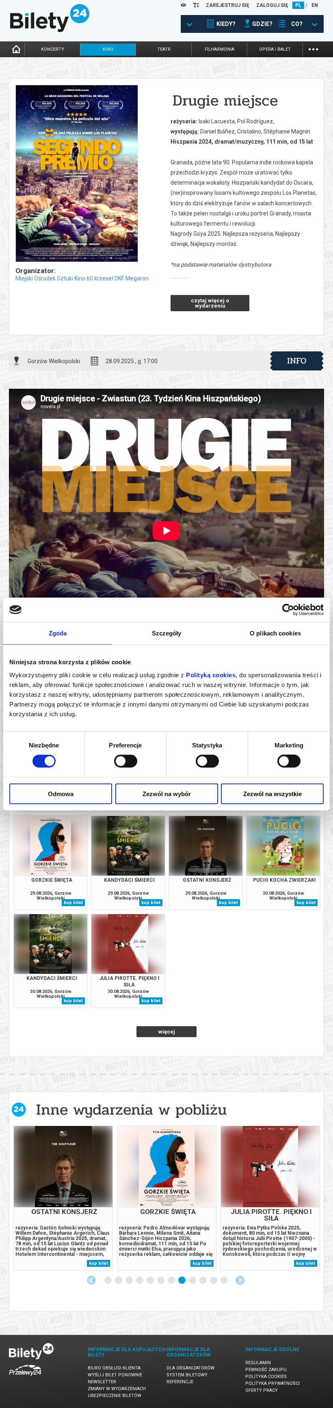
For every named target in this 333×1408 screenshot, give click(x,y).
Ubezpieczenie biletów (114, 1395)
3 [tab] (129, 1281)
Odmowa (61, 793)
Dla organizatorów (190, 1368)
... (313, 48)
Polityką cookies (211, 674)
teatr (164, 49)
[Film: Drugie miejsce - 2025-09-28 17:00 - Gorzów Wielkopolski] (76, 174)
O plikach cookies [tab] (275, 633)
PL (298, 5)
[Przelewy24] (25, 1377)
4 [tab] (140, 1281)
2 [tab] (119, 1281)
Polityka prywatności (272, 1383)
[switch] (125, 761)
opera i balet (275, 49)
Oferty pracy (261, 1390)
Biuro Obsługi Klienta (114, 1368)
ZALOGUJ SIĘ (272, 5)
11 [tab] (214, 1281)
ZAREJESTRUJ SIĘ (227, 5)
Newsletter (102, 1381)
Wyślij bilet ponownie (115, 1375)
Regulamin (258, 1362)
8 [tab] (182, 1281)
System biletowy (187, 1375)
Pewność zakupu (266, 1369)
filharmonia (219, 49)
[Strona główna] (49, 30)
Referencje (179, 1381)
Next (240, 1280)
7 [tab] (172, 1281)
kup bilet (73, 902)
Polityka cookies (266, 1376)
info (297, 361)
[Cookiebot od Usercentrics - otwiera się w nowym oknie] (288, 610)
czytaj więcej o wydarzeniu (210, 303)
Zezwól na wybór (167, 793)
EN (314, 5)
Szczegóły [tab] (167, 633)
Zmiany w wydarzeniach (117, 1388)
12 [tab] (225, 1281)
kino (108, 49)
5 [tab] (151, 1281)
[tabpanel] (63, 1198)
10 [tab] (203, 1281)
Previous (91, 1280)
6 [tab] (161, 1281)
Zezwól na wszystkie (272, 793)
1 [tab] (108, 1281)
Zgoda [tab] (58, 633)
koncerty (52, 49)
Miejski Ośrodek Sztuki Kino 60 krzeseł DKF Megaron (82, 278)
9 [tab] (193, 1281)
